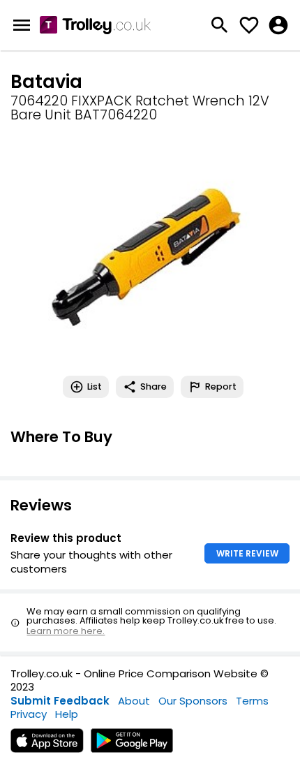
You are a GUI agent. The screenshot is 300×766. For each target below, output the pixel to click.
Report (221, 386)
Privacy (28, 714)
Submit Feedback (60, 700)
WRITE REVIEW (247, 553)
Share (153, 386)
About (134, 700)
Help (66, 714)
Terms (252, 700)
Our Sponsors (192, 700)
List (94, 386)
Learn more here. (66, 631)
